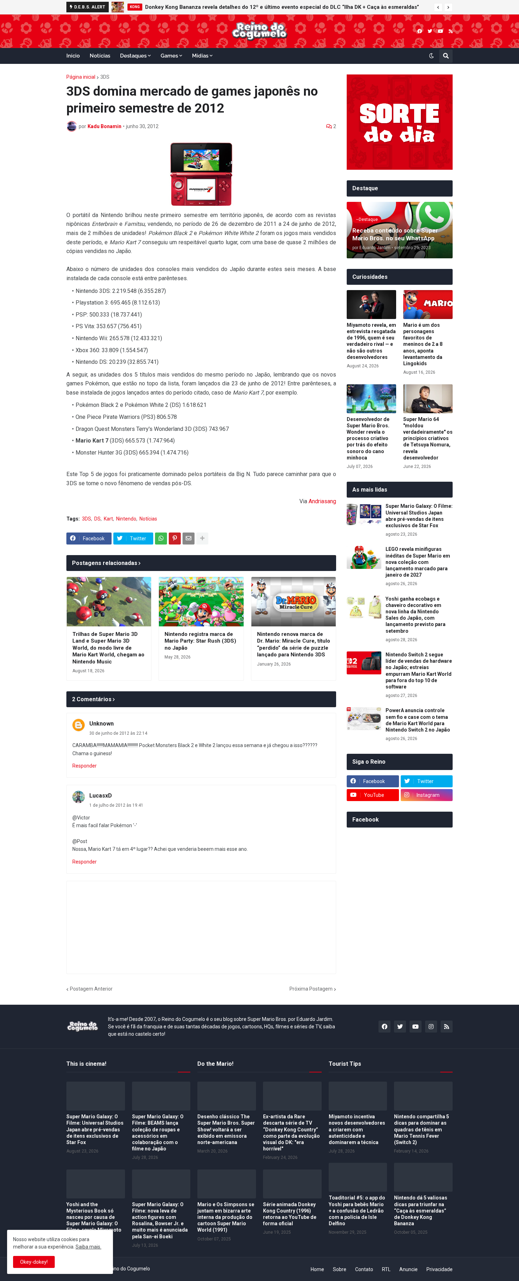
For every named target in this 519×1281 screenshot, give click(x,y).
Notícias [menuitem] (100, 56)
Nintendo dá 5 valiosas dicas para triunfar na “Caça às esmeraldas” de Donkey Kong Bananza (420, 1210)
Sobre (339, 1269)
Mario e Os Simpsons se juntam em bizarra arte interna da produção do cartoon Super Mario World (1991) (225, 1217)
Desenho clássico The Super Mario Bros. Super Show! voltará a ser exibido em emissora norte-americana (226, 1129)
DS (97, 519)
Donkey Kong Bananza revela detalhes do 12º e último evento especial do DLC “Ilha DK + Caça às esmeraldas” (282, 7)
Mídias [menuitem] (200, 56)
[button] (438, 7)
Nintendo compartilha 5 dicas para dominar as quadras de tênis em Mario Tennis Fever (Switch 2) (421, 1129)
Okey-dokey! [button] (34, 1262)
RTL (386, 1269)
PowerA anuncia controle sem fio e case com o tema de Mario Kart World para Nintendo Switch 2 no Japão (418, 720)
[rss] (451, 31)
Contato (364, 1269)
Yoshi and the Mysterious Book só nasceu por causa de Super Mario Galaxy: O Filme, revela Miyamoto (93, 1217)
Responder (84, 766)
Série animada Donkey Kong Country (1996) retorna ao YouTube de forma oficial (289, 1214)
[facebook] (419, 31)
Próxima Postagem (311, 989)
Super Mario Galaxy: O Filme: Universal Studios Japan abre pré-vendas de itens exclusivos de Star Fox (419, 515)
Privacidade (439, 1269)
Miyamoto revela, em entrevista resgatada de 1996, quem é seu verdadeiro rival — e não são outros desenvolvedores (371, 341)
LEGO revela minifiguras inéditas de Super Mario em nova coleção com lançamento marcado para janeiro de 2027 (418, 562)
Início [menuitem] (73, 56)
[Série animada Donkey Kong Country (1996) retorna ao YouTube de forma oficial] (292, 1183)
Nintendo (126, 519)
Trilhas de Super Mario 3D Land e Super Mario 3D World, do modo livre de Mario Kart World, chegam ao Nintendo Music (108, 648)
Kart (108, 519)
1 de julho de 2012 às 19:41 (116, 805)
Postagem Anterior (91, 989)
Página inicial (80, 76)
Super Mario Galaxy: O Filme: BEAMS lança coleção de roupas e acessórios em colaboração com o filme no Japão (158, 1132)
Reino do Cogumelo (128, 1268)
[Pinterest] (175, 539)
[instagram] (431, 1027)
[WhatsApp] (161, 539)
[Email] (189, 539)
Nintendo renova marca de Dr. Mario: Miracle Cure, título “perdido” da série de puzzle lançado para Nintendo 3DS (293, 644)
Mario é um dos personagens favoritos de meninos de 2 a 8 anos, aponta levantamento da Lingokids (422, 344)
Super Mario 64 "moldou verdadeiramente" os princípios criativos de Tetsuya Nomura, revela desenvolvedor (428, 438)
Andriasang (322, 501)
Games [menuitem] (169, 56)
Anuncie (408, 1269)
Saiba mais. (88, 1247)
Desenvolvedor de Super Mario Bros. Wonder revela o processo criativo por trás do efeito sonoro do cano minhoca (368, 438)
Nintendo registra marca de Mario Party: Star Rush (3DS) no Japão (200, 641)
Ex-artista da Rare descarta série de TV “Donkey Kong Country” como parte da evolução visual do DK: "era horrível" (291, 1132)
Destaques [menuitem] (133, 56)
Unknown (101, 723)
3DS (104, 76)
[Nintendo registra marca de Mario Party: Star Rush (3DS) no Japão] (201, 601)
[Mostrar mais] (202, 539)
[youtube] (440, 31)
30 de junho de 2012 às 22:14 (118, 733)
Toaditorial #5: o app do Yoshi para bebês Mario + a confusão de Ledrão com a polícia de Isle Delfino (357, 1210)
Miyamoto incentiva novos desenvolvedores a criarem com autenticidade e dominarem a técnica (357, 1129)
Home (317, 1269)
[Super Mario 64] (428, 398)
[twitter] (430, 31)
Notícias (148, 519)
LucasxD (100, 795)
